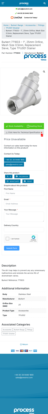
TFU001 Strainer (13, 28)
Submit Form (11, 248)
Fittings (41, 25)
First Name (8, 189)
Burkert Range (17, 25)
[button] (44, 72)
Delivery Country (11, 225)
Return (25, 344)
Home (5, 25)
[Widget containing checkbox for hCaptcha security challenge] (21, 238)
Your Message (10, 210)
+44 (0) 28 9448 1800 (25, 13)
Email (6, 199)
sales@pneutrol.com (24, 9)
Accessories (30, 25)
